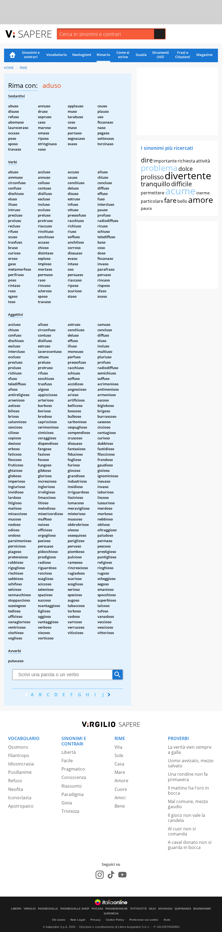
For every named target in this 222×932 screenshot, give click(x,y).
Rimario (103, 54)
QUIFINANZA (183, 908)
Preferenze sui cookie (143, 919)
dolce (185, 169)
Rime (23, 67)
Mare (120, 772)
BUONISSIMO (202, 908)
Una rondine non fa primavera (188, 776)
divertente (188, 175)
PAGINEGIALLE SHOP (74, 908)
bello (182, 201)
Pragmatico (73, 769)
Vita (118, 747)
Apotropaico (21, 806)
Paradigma (72, 794)
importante (165, 161)
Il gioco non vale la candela (186, 817)
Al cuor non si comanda (182, 831)
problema (159, 167)
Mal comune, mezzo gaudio (188, 804)
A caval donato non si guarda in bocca (189, 844)
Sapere (35, 34)
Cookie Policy (115, 919)
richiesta (186, 161)
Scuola (141, 54)
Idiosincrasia (21, 764)
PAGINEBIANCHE (116, 908)
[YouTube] (122, 874)
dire (147, 159)
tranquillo (155, 183)
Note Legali (77, 919)
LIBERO (16, 908)
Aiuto (167, 919)
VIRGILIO (30, 908)
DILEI (152, 908)
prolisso (152, 177)
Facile (67, 761)
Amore (121, 781)
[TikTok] (111, 874)
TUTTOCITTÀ (138, 908)
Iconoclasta (19, 798)
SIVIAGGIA (165, 908)
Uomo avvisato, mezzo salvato (191, 763)
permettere (152, 193)
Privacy (95, 919)
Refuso (15, 781)
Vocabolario (56, 54)
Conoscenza (73, 777)
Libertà (68, 752)
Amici (120, 798)
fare (170, 200)
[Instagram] (99, 874)
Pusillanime (20, 772)
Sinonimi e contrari (31, 54)
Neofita (15, 789)
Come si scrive (122, 54)
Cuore (121, 789)
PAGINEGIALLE (48, 908)
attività (203, 161)
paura (146, 208)
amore (200, 199)
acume (180, 190)
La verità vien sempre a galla (189, 749)
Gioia (66, 803)
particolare (152, 201)
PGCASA (97, 908)
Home (12, 55)
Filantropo (18, 755)
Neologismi (81, 54)
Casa (119, 764)
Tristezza (70, 811)
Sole (119, 755)
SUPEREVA (111, 913)
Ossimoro (18, 747)
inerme (203, 192)
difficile (181, 184)
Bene (120, 806)
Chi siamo (58, 919)
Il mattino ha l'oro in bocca (188, 790)
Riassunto (71, 786)
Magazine (204, 54)
